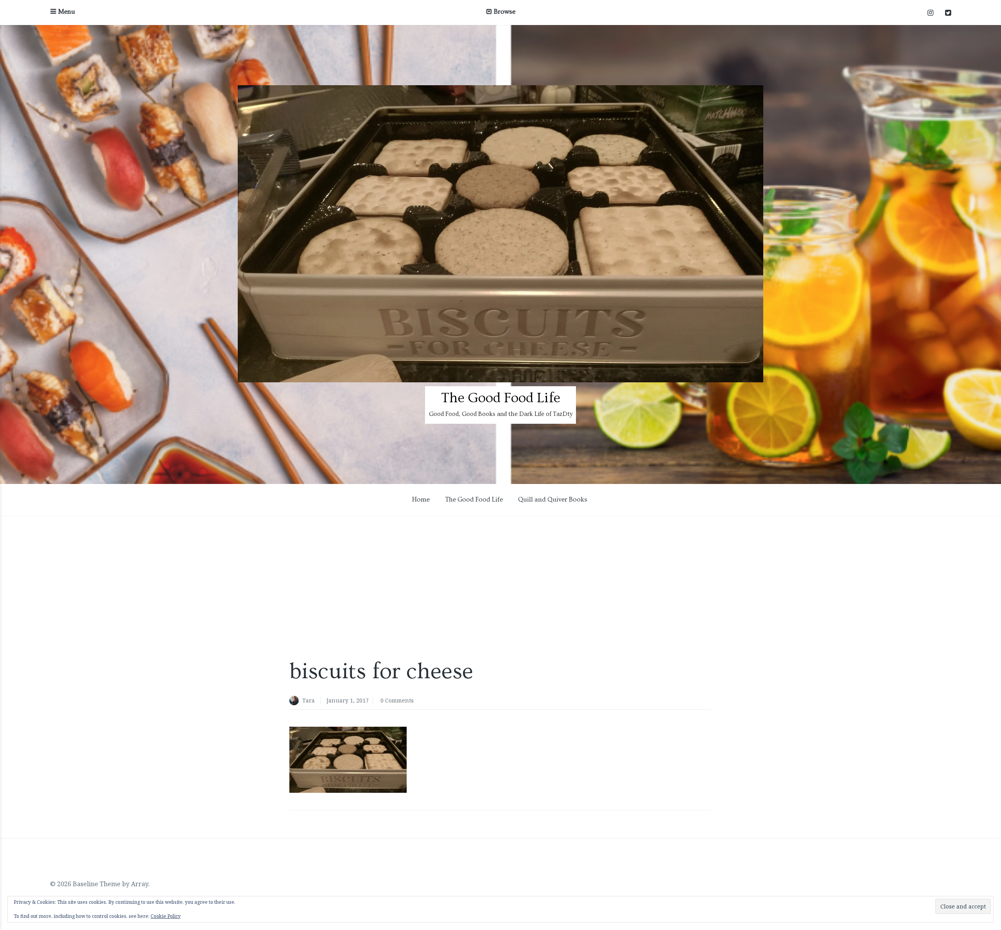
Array (139, 884)
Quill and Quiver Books (552, 499)
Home (421, 499)
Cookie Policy (166, 916)
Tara (308, 700)
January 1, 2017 (347, 700)
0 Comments (397, 700)
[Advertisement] (500, 590)
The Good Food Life (500, 398)
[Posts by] (295, 701)
